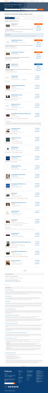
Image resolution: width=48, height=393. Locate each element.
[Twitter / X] (12, 386)
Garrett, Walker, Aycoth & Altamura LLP (19, 251)
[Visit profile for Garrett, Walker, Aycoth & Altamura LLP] (7, 253)
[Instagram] (14, 386)
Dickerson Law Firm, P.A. (16, 260)
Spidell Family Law (14, 147)
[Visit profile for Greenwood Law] (7, 25)
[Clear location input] (36, 9)
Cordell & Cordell (14, 76)
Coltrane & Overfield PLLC (16, 156)
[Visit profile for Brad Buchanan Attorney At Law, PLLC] (7, 204)
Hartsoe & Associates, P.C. (16, 165)
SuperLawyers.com (38, 375)
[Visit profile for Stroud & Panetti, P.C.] (7, 235)
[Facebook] (9, 386)
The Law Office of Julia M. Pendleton (18, 174)
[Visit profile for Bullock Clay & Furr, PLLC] (7, 139)
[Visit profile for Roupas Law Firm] (7, 66)
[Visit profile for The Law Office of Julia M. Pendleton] (7, 176)
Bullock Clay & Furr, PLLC (16, 137)
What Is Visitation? (8, 301)
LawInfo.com (37, 380)
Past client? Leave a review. (14, 41)
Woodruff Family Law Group (16, 40)
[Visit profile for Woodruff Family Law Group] (7, 42)
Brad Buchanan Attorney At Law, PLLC (18, 202)
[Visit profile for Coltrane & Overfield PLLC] (7, 158)
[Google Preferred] (17, 386)
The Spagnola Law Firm (15, 128)
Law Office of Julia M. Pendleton (17, 52)
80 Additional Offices (24, 79)
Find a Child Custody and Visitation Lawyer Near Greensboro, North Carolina (16, 332)
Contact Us (19, 375)
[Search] (43, 1)
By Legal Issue (20, 380)
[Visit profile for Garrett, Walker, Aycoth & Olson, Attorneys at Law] (7, 115)
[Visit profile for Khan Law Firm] (7, 195)
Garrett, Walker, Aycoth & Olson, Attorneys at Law (21, 113)
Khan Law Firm (14, 193)
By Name (19, 382)
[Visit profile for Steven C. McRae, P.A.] (7, 213)
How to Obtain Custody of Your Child (10, 352)
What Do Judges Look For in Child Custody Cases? (12, 315)
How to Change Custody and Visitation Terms (11, 323)
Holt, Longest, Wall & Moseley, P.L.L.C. (18, 183)
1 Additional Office (24, 169)
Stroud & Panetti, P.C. (15, 233)
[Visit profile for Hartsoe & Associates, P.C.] (7, 167)
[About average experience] (16, 109)
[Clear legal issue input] (20, 9)
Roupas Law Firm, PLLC (15, 104)
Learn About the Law (29, 376)
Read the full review (39, 124)
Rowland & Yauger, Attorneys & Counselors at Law (21, 241)
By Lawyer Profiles (20, 381)
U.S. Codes (28, 380)
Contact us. (11, 376)
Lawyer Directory (6, 12)
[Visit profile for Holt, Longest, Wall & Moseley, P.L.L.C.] (7, 185)
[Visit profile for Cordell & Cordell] (7, 78)
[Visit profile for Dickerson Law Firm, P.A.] (7, 262)
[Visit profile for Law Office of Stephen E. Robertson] (7, 87)
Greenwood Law (14, 23)
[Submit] (14, 383)
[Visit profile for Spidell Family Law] (7, 149)
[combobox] (12, 9)
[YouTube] (10, 386)
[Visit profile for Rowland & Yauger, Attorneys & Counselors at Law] (7, 243)
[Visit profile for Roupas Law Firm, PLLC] (7, 106)
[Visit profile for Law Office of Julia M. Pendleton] (7, 54)
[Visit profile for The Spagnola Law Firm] (7, 130)
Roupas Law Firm (14, 64)
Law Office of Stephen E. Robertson (18, 85)
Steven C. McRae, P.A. (15, 211)
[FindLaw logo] (6, 1)
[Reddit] (16, 386)
